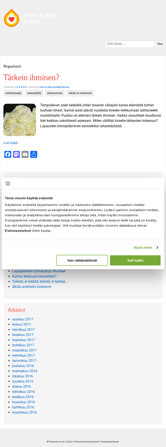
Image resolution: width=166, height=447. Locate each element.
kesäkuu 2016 (23, 397)
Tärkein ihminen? (31, 77)
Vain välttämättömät (82, 260)
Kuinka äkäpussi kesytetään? (34, 276)
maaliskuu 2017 (24, 350)
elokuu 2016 (21, 386)
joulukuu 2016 (23, 366)
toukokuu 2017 (23, 340)
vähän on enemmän (80, 93)
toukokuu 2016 (23, 402)
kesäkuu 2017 (23, 335)
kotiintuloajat (13, 93)
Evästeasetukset (110, 441)
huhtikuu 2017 (23, 345)
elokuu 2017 (21, 324)
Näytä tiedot (143, 247)
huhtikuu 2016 (23, 407)
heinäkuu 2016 (23, 392)
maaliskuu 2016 (24, 412)
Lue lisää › (11, 143)
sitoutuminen (55, 93)
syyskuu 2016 (22, 381)
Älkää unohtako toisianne (31, 287)
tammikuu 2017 (24, 361)
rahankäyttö (34, 93)
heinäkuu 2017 (23, 330)
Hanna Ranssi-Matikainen (54, 87)
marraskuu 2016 (24, 371)
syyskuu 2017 (22, 319)
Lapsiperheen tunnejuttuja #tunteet (38, 271)
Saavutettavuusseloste (87, 441)
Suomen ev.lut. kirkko (61, 441)
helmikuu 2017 (23, 355)
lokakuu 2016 (22, 376)
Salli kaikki (135, 260)
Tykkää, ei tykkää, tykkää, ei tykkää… (39, 281)
